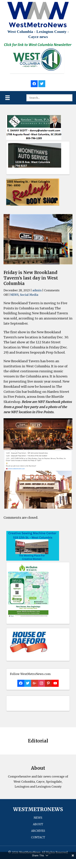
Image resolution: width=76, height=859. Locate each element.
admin (37, 290)
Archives (38, 830)
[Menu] (7, 98)
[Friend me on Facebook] (34, 83)
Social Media (29, 294)
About (38, 824)
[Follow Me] (41, 83)
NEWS (14, 294)
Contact (38, 837)
